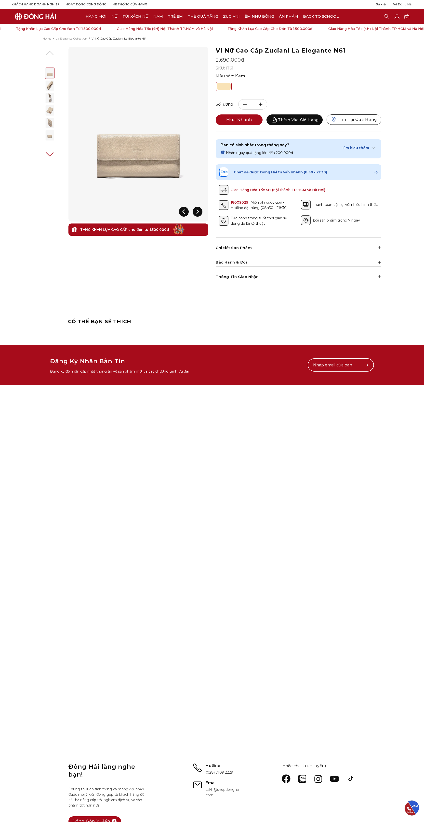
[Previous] (184, 212)
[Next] (197, 212)
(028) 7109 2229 (219, 772)
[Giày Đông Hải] (35, 16)
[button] (231, 16)
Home (47, 38)
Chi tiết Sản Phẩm (234, 247)
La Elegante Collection (71, 38)
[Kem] (224, 86)
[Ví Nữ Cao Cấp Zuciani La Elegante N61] (50, 73)
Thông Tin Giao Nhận (237, 276)
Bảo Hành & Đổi (231, 262)
